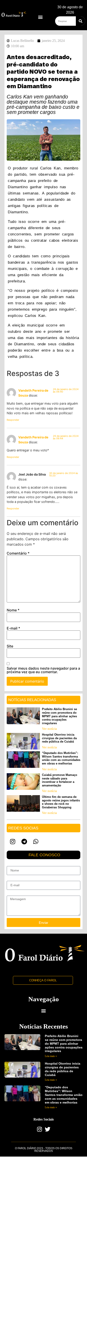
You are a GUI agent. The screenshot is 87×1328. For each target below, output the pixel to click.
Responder (13, 419)
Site (10, 646)
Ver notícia (49, 728)
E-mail (13, 628)
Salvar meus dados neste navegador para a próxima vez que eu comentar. (43, 670)
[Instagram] (12, 841)
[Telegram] (24, 841)
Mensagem (14, 894)
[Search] (80, 21)
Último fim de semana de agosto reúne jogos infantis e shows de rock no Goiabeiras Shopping (61, 802)
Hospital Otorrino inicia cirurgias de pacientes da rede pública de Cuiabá (59, 738)
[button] (40, 17)
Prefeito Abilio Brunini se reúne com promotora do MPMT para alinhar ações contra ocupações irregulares (59, 716)
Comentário (18, 553)
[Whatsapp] (35, 841)
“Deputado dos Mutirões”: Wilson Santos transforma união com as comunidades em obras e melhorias (61, 758)
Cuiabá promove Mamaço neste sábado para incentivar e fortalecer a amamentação (59, 780)
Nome (13, 610)
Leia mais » (51, 1056)
